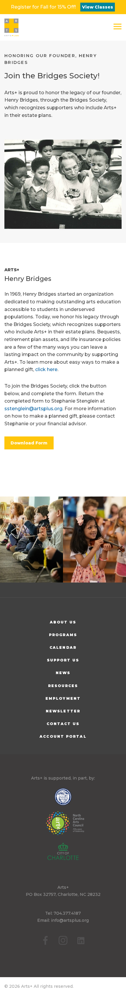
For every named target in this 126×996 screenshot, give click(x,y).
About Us (63, 622)
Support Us (63, 660)
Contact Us (63, 724)
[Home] (11, 27)
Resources (63, 686)
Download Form (29, 443)
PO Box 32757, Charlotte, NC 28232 (63, 894)
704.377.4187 (67, 913)
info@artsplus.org (70, 920)
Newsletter (63, 711)
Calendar (63, 647)
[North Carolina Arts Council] (63, 827)
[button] (117, 26)
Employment (63, 698)
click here (46, 369)
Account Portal (63, 736)
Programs (63, 635)
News (63, 673)
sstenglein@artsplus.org (33, 408)
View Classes (97, 7)
